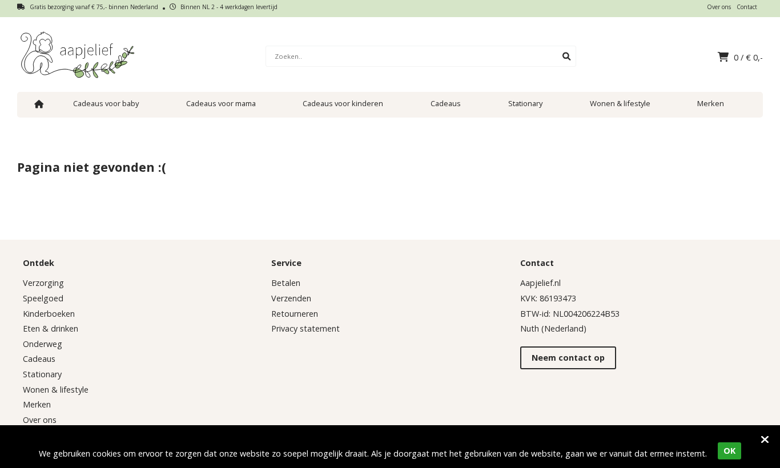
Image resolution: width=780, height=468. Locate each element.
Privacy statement (305, 328)
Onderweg (42, 343)
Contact (747, 7)
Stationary (525, 103)
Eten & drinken (50, 328)
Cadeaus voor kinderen (343, 103)
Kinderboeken (49, 313)
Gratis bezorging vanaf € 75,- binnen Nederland (93, 7)
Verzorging (43, 282)
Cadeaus (446, 103)
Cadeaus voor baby (106, 103)
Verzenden (291, 298)
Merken (710, 103)
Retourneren (294, 313)
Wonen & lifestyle (620, 103)
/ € (748, 57)
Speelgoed (43, 298)
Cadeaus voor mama (221, 103)
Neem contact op (568, 357)
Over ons (719, 7)
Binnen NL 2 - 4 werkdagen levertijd (228, 7)
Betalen (285, 282)
